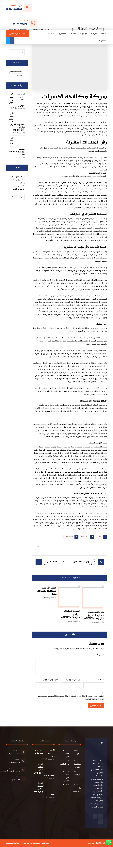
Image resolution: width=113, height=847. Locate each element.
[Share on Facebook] (102, 546)
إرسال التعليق (95, 706)
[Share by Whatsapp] (47, 546)
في (88, 372)
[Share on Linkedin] (56, 546)
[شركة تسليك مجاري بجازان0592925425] (20, 141)
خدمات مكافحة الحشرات (76, 764)
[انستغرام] (95, 816)
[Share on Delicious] (65, 546)
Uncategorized (68, 537)
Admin (99, 537)
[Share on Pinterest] (83, 546)
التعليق (100, 655)
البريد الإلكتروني (73, 680)
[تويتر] (8, 40)
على (74, 453)
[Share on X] (92, 546)
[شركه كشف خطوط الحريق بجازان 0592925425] (20, 116)
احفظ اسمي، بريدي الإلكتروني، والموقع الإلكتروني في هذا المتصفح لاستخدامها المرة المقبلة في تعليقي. (71, 697)
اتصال (64, 785)
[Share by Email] (38, 546)
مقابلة (19, 76)
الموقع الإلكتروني (50, 680)
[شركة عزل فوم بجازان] (20, 97)
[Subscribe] (12, 197)
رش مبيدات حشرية (72, 103)
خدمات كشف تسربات (65, 753)
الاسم (101, 680)
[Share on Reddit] (74, 546)
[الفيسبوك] (12, 40)
